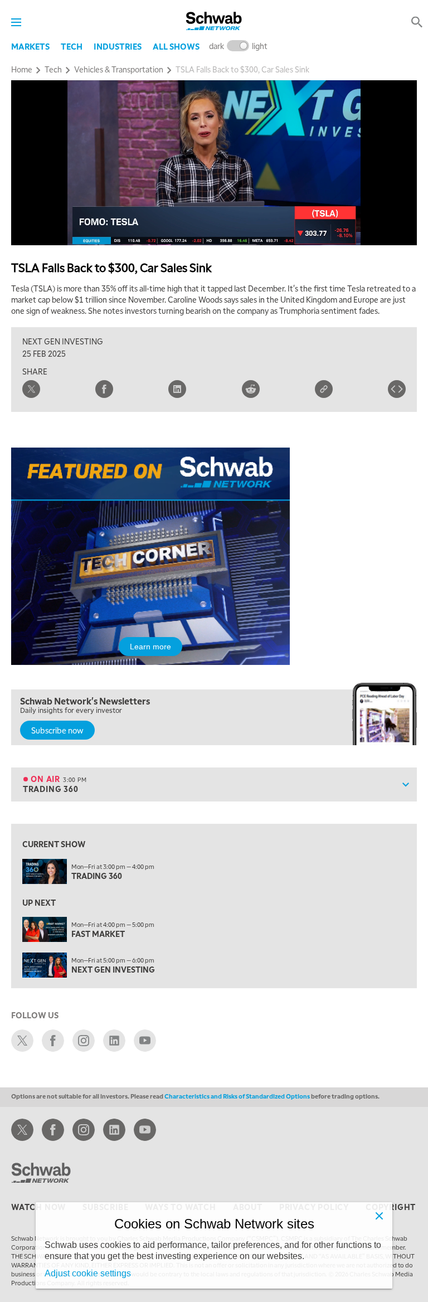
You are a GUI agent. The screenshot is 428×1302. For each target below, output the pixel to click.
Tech (71, 46)
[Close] (378, 1215)
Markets (30, 46)
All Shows (176, 46)
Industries (118, 46)
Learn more (150, 646)
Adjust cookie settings (88, 1273)
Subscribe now (57, 730)
